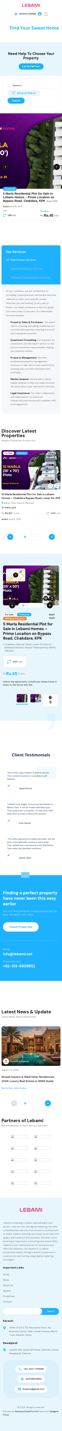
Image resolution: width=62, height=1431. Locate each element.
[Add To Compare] (57, 485)
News (6, 1279)
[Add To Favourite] (51, 485)
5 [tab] (39, 605)
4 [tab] (35, 605)
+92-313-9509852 (19, 966)
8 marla (7, 507)
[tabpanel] (31, 626)
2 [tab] (27, 605)
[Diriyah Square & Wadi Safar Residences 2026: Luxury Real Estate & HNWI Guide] (31, 1046)
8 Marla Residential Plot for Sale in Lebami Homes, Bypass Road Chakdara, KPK (28, 197)
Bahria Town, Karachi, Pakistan (20, 503)
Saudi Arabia (20, 1088)
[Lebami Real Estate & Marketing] (31, 5)
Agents (7, 1290)
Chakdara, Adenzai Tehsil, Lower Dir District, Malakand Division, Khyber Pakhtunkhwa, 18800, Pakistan (30, 647)
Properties (9, 1296)
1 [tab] (23, 605)
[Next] (50, 605)
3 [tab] (31, 605)
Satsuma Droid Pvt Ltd (26, 1411)
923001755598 (27, 13)
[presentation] (10, 537)
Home (6, 1274)
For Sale (10, 453)
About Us (8, 1285)
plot (14, 507)
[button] (46, 14)
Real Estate (7, 1088)
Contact (7, 1301)
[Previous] (12, 605)
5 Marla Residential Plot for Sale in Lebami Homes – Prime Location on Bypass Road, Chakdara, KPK (28, 631)
